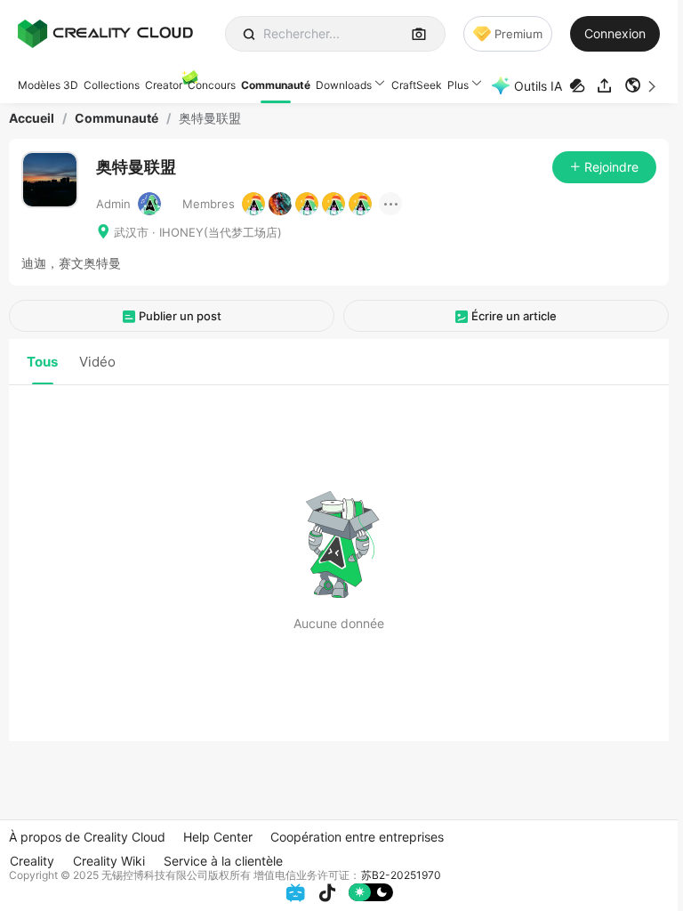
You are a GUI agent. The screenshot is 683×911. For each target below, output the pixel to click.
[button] (642, 85)
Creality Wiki (109, 860)
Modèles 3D (48, 85)
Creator (163, 85)
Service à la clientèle (223, 860)
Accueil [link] (31, 118)
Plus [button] (458, 85)
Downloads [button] (344, 85)
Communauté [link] (116, 118)
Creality (32, 860)
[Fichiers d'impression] (579, 85)
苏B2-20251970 (401, 875)
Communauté (275, 85)
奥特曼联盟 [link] (210, 118)
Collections (112, 85)
